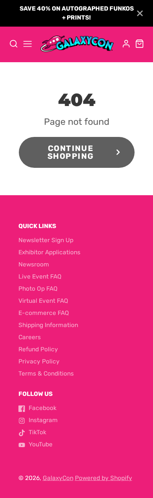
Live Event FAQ (40, 276)
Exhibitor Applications (49, 252)
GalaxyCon (58, 478)
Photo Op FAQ (38, 288)
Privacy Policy (39, 361)
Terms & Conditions (46, 373)
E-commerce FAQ (43, 312)
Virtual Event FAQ (43, 300)
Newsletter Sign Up (45, 240)
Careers (29, 337)
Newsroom (33, 264)
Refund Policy (38, 349)
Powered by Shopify (103, 478)
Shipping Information (48, 325)
